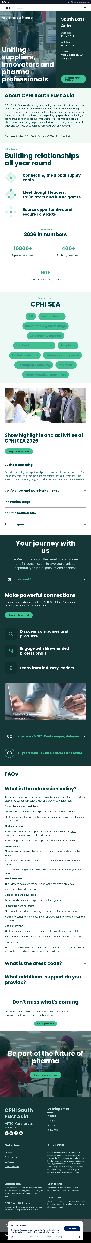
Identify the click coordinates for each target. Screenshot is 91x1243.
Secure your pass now (45, 1075)
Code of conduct (12, 1166)
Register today (11, 1157)
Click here (10, 136)
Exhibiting (9, 1152)
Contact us (9, 1162)
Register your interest (72, 78)
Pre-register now (45, 1023)
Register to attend (19, 451)
